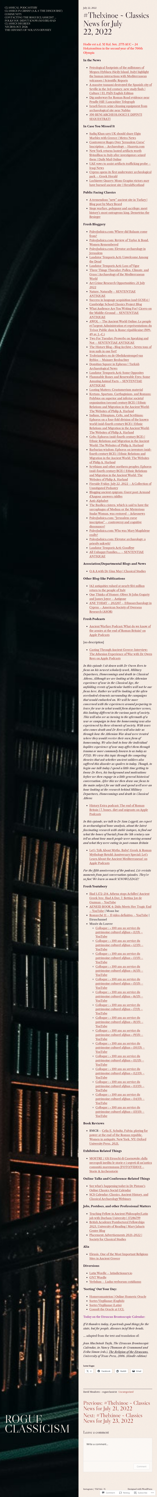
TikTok (98, 1489)
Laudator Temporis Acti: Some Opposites (116, 372)
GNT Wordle (97, 1277)
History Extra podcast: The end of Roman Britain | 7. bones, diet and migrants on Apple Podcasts (118, 810)
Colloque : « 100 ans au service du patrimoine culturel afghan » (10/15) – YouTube (120, 1048)
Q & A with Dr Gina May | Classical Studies (117, 571)
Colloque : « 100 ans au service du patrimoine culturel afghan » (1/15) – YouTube (119, 932)
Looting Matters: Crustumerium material (116, 389)
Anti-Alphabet (98, 501)
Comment (141, 1466)
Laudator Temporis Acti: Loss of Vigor (114, 266)
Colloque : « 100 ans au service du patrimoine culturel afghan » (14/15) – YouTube (120, 1099)
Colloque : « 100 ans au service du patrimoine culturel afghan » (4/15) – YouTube (119, 971)
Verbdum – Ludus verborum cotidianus (115, 1281)
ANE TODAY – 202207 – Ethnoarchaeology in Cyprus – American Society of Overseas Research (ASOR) (120, 607)
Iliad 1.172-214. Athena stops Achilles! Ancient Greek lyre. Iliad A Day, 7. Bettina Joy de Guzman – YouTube (119, 898)
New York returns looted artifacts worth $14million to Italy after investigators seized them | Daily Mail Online (117, 155)
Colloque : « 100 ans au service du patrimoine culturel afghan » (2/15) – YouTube (119, 945)
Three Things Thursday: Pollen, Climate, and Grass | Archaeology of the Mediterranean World (119, 274)
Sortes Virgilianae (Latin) (105, 1305)
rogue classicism (37, 1423)
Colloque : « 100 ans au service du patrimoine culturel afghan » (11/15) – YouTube (120, 1060)
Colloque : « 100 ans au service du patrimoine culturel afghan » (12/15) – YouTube (120, 1073)
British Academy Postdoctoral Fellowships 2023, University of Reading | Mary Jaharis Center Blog (117, 1226)
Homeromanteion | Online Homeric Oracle (117, 1296)
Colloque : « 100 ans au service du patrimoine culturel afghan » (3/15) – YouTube (119, 958)
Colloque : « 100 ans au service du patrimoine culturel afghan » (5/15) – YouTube (119, 983)
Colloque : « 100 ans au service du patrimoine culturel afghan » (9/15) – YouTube (119, 1035)
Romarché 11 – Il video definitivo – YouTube (118, 915)
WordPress (147, 1489)
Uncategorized (126, 1392)
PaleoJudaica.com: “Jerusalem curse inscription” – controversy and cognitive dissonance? (115, 522)
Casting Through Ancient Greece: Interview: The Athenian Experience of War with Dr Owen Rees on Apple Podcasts (120, 654)
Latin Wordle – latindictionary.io (110, 1273)
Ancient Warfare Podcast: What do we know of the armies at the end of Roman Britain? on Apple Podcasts (120, 631)
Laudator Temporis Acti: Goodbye (111, 548)
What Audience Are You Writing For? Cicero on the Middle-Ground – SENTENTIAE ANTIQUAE (120, 313)
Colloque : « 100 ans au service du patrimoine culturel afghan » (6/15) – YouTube (119, 996)
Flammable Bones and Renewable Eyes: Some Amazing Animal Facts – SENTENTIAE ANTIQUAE (119, 381)
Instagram (88, 1489)
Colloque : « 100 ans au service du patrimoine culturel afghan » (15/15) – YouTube (120, 1112)
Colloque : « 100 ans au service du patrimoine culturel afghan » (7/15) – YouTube (119, 1009)
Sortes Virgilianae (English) (106, 1301)
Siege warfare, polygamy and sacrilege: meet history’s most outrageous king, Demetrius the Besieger (119, 213)
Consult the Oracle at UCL (106, 1309)
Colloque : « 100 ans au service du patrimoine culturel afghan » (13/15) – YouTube (120, 1086)
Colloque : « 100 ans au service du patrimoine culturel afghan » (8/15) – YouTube (119, 1022)
